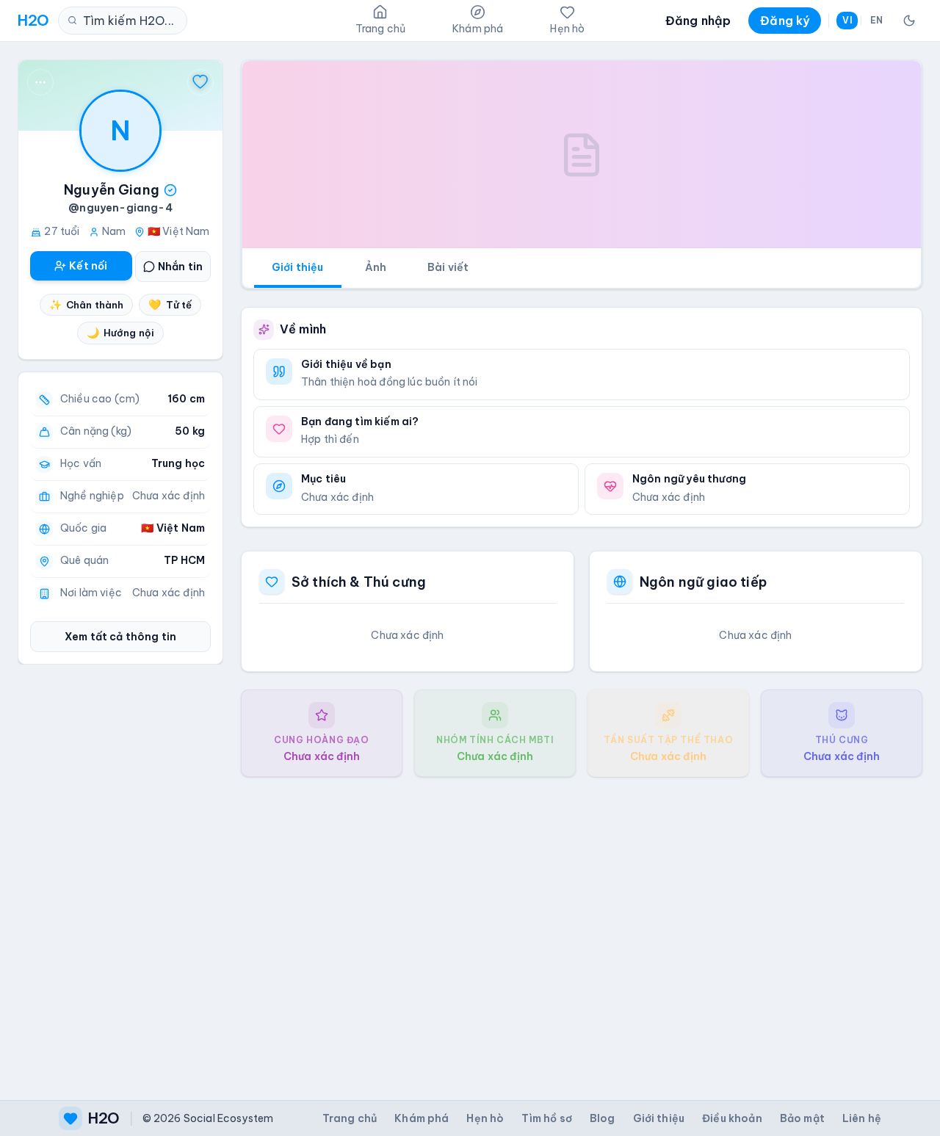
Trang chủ (349, 1118)
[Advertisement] (581, 927)
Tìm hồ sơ (546, 1118)
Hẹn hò (485, 1118)
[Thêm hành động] (40, 82)
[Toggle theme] (909, 20)
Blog (602, 1118)
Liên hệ (861, 1118)
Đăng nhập (698, 20)
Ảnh (375, 267)
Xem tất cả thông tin (120, 636)
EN (876, 20)
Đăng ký (784, 20)
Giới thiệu (298, 267)
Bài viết (448, 267)
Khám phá (421, 1118)
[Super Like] (200, 82)
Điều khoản (732, 1118)
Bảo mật (802, 1118)
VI (846, 20)
